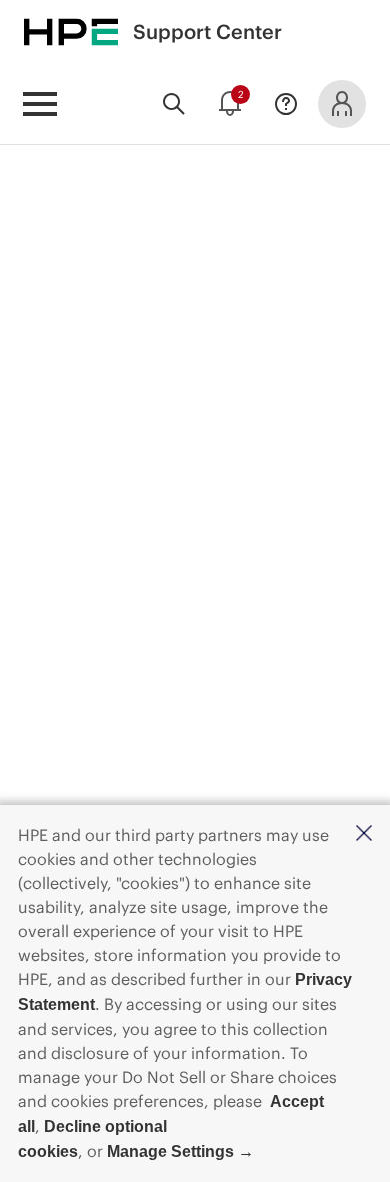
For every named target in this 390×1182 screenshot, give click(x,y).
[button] (364, 834)
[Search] (174, 104)
